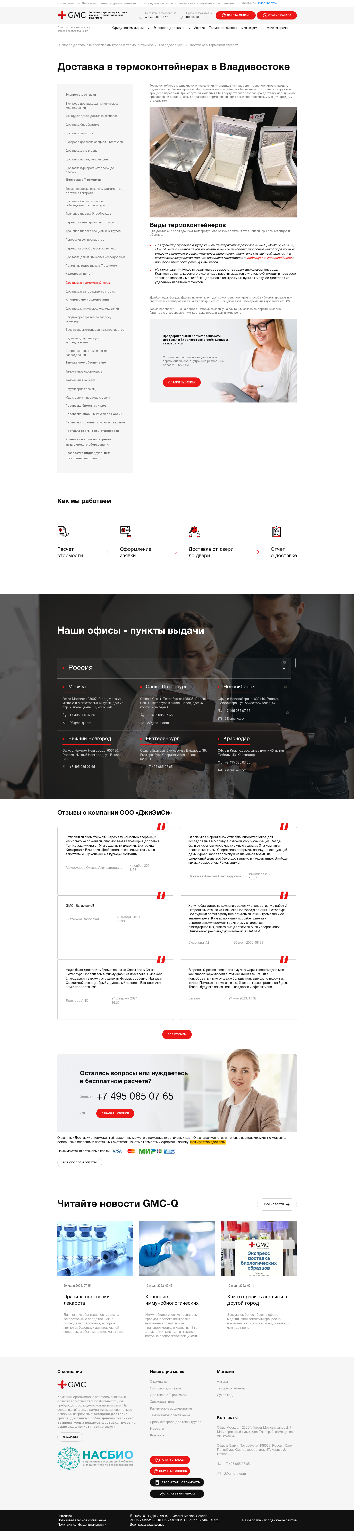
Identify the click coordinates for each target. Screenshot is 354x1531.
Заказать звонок (115, 1113)
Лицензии (70, 1437)
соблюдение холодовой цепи (269, 258)
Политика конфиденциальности (81, 1524)
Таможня (228, 3)
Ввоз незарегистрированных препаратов (95, 330)
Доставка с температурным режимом (109, 3)
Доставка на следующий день (87, 159)
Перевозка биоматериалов (86, 406)
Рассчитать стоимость (180, 1482)
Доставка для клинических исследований (95, 257)
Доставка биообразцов (83, 125)
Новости (157, 1428)
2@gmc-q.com (80, 723)
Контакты (249, 3)
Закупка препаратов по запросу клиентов (88, 319)
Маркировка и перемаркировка (88, 398)
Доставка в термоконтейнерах (88, 283)
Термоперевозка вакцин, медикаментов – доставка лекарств (95, 191)
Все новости (274, 1204)
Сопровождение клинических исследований (86, 353)
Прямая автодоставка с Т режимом (91, 266)
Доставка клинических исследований (92, 309)
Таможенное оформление (84, 372)
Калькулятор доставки (208, 1142)
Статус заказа (279, 15)
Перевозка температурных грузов (90, 222)
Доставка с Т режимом (83, 180)
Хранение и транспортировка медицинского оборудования (88, 442)
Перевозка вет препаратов (85, 240)
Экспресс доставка (168, 28)
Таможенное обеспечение (86, 363)
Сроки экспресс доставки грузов (175, 1422)
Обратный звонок (173, 1471)
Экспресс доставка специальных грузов (94, 142)
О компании (65, 3)
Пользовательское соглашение (81, 1520)
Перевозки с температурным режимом (95, 423)
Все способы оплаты (79, 1163)
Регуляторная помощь (81, 389)
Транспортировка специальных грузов (93, 231)
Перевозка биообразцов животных (91, 248)
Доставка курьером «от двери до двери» (90, 170)
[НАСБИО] (95, 1456)
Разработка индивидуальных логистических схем (88, 456)
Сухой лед (225, 1395)
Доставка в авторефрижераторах (90, 291)
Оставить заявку (181, 382)
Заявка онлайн (238, 15)
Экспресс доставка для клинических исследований (92, 106)
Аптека (199, 28)
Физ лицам (249, 28)
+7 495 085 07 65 (158, 17)
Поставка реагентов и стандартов (92, 431)
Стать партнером (180, 1494)
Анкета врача (277, 28)
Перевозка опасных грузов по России (94, 414)
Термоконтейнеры (223, 28)
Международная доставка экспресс (92, 116)
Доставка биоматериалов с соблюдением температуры (85, 203)
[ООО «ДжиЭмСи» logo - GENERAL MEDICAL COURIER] (71, 15)
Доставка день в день (82, 151)
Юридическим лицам (128, 28)
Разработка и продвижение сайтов (269, 1520)
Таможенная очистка (80, 380)
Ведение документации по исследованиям (84, 340)
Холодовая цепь (155, 3)
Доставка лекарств (79, 133)
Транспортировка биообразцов (88, 214)
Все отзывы (177, 1034)
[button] (174, 668)
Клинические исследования (194, 3)
